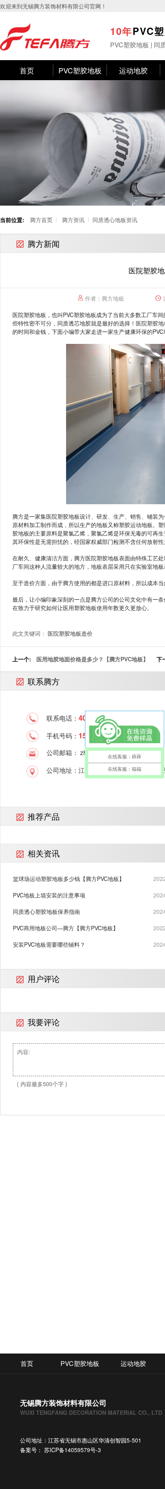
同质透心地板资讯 (115, 220)
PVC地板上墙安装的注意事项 (49, 895)
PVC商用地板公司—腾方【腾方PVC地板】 (66, 928)
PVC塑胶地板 (80, 70)
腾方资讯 (73, 220)
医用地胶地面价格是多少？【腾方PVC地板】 (92, 659)
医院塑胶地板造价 (70, 633)
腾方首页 (41, 220)
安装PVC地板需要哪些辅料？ (49, 944)
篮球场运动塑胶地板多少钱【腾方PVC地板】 (69, 879)
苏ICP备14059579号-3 (71, 1450)
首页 (27, 70)
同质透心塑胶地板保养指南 (46, 911)
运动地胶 (133, 70)
